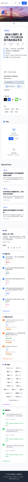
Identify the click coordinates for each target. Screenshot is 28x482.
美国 (9, 371)
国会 (17, 109)
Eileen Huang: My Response (11, 346)
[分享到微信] (16, 99)
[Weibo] (16, 248)
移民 (19, 386)
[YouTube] (14, 248)
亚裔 (22, 389)
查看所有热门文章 (7, 358)
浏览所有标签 (6, 404)
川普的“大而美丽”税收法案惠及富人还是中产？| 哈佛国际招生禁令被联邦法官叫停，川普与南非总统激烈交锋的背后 (15, 423)
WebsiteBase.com (14, 478)
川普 (18, 368)
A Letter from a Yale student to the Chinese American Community (14, 320)
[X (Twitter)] (11, 248)
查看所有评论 (6, 461)
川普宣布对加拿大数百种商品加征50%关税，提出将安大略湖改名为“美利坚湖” (14, 289)
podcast (7, 109)
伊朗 (9, 382)
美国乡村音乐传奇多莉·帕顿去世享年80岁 (15, 279)
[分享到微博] (12, 99)
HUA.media (8, 476)
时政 (16, 111)
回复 (7, 425)
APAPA (10, 386)
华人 (18, 375)
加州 (14, 389)
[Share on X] (5, 99)
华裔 (6, 389)
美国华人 (19, 393)
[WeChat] (19, 248)
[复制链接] (20, 99)
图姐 (9, 375)
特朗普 (18, 371)
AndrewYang (14, 400)
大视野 (6, 111)
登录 (19, 3)
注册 (24, 3)
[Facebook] (8, 248)
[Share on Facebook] (9, 99)
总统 (18, 382)
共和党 (9, 396)
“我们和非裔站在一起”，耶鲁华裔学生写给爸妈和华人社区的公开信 (15, 333)
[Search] (15, 3)
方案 (11, 111)
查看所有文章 (6, 311)
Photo (10, 368)
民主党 (18, 396)
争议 (12, 109)
